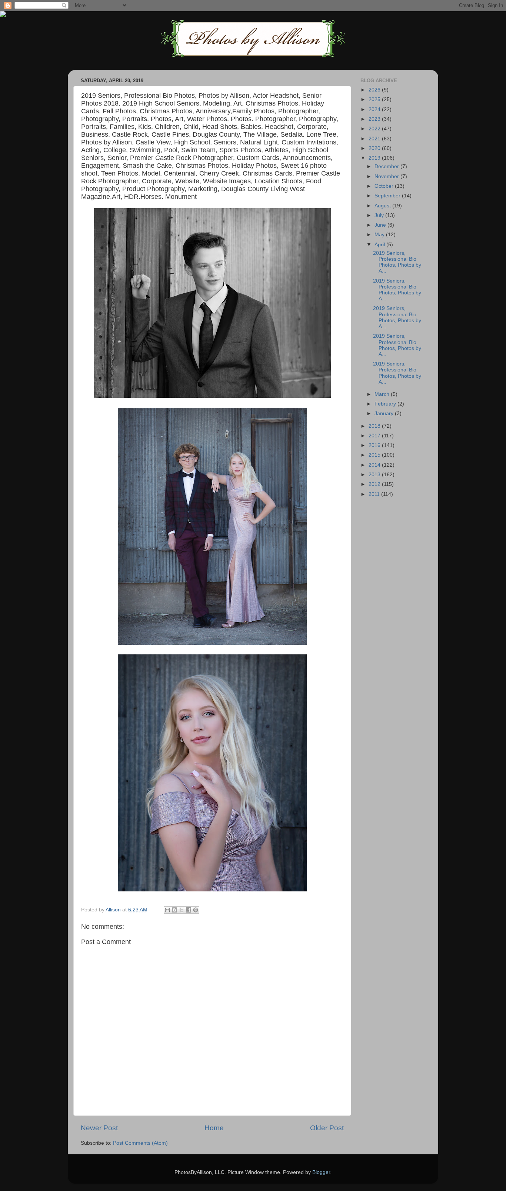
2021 (375, 138)
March (382, 394)
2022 (375, 128)
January (384, 413)
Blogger (321, 1172)
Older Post (327, 1128)
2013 (375, 474)
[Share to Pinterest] (195, 910)
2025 (375, 99)
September (388, 195)
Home (214, 1128)
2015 (375, 455)
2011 (375, 494)
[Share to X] (181, 910)
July (379, 215)
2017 (375, 435)
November (387, 176)
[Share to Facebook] (188, 910)
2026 (375, 90)
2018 (375, 426)
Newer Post (99, 1128)
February (385, 404)
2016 (375, 445)
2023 (375, 119)
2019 (375, 158)
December (387, 166)
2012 (375, 484)
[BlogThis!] (174, 910)
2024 (375, 109)
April (380, 244)
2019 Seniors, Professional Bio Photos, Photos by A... (397, 262)
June (380, 225)
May (380, 234)
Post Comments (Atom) (140, 1143)
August (383, 205)
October (384, 186)
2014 (375, 465)
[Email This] (167, 910)
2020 (375, 148)
